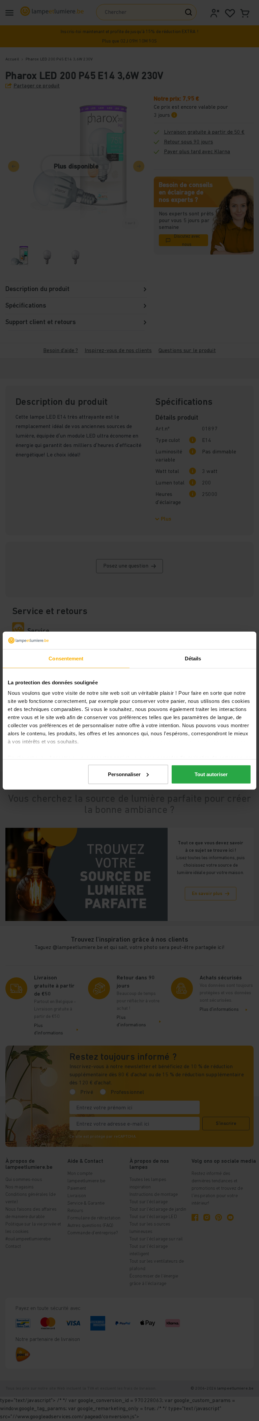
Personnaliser (124, 774)
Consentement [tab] (66, 658)
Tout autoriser (211, 774)
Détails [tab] (193, 658)
